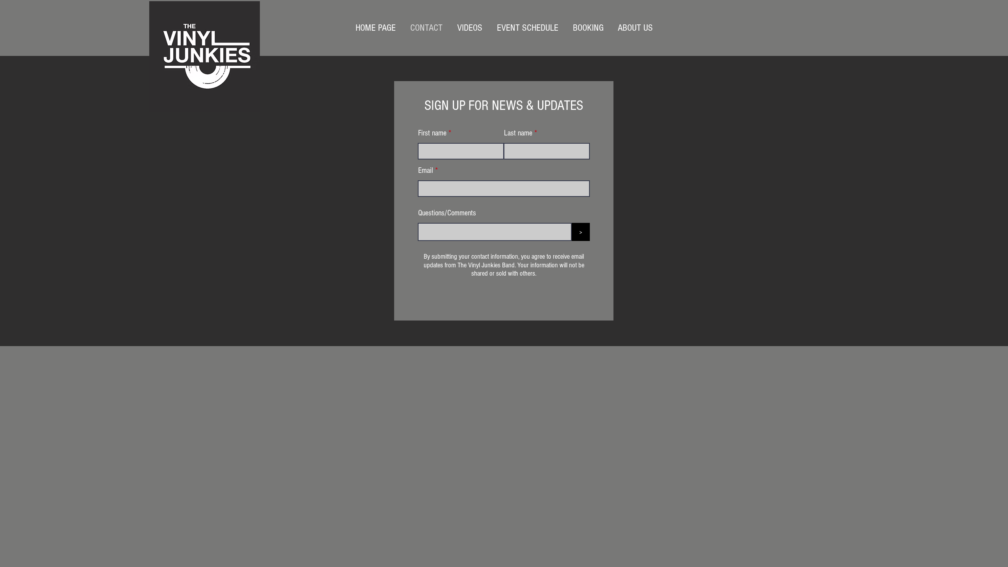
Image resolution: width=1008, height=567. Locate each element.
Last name (518, 133)
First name (432, 133)
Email (425, 170)
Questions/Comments (447, 213)
